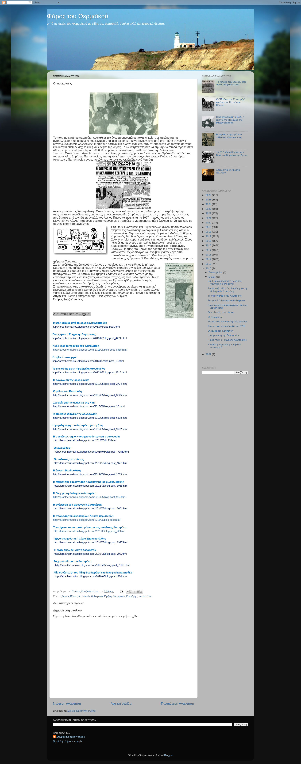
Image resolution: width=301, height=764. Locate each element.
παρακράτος (145, 596)
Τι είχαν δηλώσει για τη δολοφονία (226, 300)
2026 (209, 195)
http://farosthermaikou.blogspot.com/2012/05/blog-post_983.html (89, 497)
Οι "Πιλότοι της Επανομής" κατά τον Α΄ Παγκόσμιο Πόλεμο (230, 102)
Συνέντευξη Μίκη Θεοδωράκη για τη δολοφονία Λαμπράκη (227, 290)
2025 (209, 199)
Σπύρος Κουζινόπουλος (70, 736)
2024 (209, 204)
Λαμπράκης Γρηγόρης (125, 596)
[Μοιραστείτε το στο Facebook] (138, 592)
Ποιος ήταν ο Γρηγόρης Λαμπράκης (227, 340)
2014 (209, 250)
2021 (209, 218)
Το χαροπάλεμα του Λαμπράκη (224, 295)
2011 (209, 264)
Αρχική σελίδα (121, 703)
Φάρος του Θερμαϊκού (77, 16)
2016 (209, 241)
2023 (209, 209)
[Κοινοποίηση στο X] (134, 592)
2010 (209, 268)
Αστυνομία (84, 596)
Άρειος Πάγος (69, 596)
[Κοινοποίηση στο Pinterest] (141, 592)
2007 (209, 354)
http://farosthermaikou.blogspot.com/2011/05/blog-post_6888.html (90, 349)
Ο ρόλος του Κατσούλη (220, 330)
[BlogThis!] (131, 592)
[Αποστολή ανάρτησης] (121, 591)
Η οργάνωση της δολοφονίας (224, 335)
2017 (209, 236)
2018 (209, 232)
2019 (209, 227)
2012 (209, 259)
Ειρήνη (108, 596)
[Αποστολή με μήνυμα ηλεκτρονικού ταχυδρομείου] (128, 592)
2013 (209, 254)
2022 (209, 213)
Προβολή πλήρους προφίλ (67, 741)
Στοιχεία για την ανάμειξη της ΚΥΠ (226, 326)
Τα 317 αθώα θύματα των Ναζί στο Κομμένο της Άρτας (231, 153)
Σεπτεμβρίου (216, 272)
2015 (209, 245)
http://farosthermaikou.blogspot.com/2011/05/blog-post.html (86, 519)
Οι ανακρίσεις (215, 317)
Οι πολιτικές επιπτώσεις (221, 312)
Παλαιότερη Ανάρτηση (177, 703)
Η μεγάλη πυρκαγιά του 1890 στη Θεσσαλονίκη (229, 136)
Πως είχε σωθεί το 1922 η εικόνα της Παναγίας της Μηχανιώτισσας (230, 120)
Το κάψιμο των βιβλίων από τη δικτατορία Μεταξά (231, 83)
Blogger (168, 755)
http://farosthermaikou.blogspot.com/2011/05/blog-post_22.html (89, 531)
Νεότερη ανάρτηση (67, 703)
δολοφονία (97, 596)
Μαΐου (212, 277)
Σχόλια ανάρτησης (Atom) (81, 710)
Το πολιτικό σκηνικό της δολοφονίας (227, 321)
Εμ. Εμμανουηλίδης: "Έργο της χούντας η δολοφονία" (225, 282)
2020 (209, 222)
